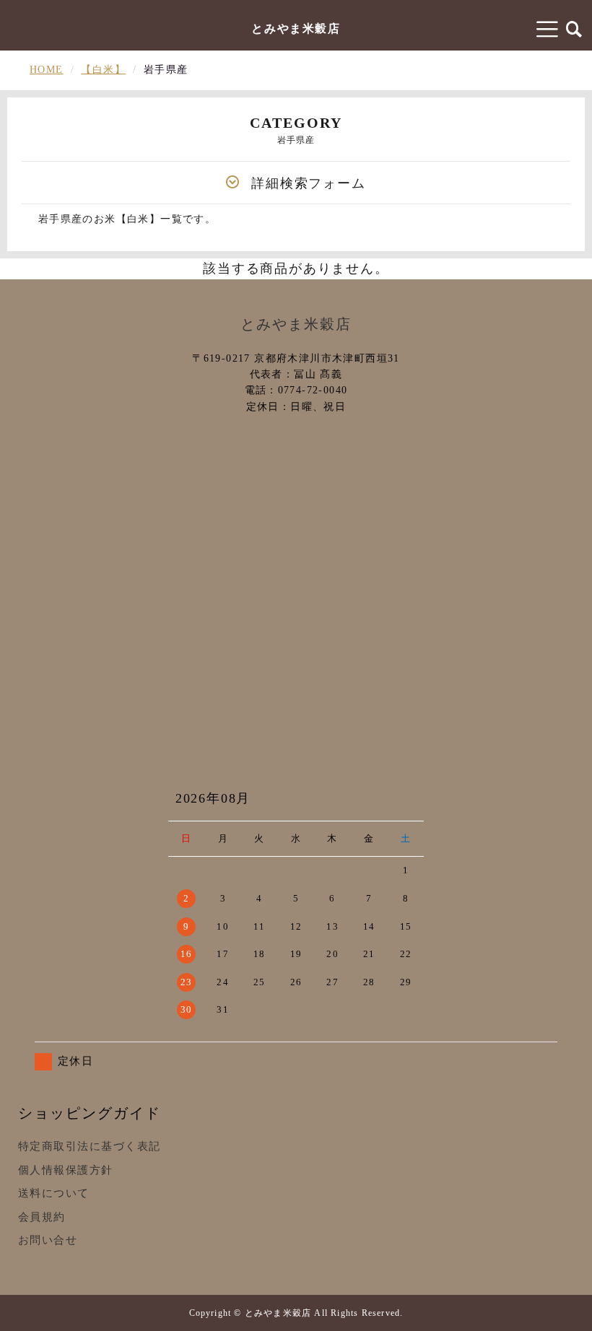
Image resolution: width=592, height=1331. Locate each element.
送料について (54, 1193)
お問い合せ (48, 1240)
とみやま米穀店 (295, 28)
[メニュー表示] (548, 29)
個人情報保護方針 (65, 1170)
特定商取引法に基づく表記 (89, 1146)
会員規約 (42, 1217)
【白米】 (103, 69)
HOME (47, 69)
